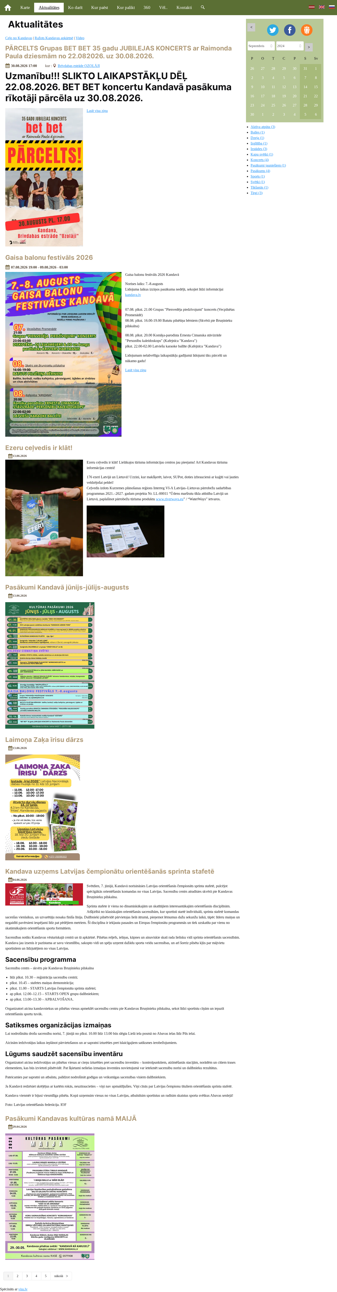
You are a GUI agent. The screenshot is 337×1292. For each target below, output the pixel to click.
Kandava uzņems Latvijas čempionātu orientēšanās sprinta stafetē (109, 871)
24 (263, 105)
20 (294, 96)
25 (273, 105)
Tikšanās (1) (259, 187)
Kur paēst (99, 7)
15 (316, 87)
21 (305, 96)
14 (305, 87)
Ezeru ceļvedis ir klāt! (38, 448)
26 (252, 68)
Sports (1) (258, 176)
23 (252, 105)
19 (284, 96)
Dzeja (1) (257, 138)
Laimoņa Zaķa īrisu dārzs (44, 740)
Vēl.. (163, 7)
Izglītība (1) (259, 143)
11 (273, 87)
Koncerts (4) (260, 160)
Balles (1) (258, 132)
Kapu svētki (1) (262, 154)
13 (294, 87)
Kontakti (184, 7)
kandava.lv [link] (133, 295)
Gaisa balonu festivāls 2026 (49, 257)
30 (294, 68)
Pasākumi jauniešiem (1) (268, 165)
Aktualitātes (49, 7)
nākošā (59, 1276)
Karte (25, 7)
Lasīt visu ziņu (97, 111)
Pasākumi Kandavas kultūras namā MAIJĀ (71, 1118)
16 (252, 96)
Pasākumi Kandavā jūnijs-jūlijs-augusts (67, 587)
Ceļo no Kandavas (18, 38)
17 (263, 96)
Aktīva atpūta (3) (263, 127)
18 (273, 96)
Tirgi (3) (256, 193)
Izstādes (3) (259, 149)
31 (305, 68)
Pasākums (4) (260, 171)
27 (263, 68)
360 (147, 7)
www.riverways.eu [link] (169, 499)
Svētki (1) (258, 182)
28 (273, 68)
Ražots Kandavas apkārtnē (54, 38)
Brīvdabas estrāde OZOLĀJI (79, 66)
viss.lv (23, 1289)
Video (80, 38)
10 (263, 87)
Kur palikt (126, 7)
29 (284, 68)
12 (284, 87)
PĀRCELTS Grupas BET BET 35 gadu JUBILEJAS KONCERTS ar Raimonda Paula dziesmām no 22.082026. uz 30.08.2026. (118, 52)
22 (316, 96)
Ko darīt (75, 7)
